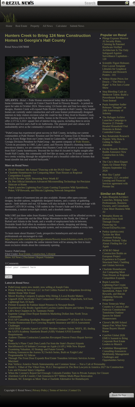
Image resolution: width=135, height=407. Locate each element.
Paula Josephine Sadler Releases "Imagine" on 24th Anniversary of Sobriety (114, 109)
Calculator (61, 26)
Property (34, 26)
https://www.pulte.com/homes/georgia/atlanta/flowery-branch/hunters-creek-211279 (48, 239)
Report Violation (45, 257)
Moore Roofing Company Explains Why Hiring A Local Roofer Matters (45, 296)
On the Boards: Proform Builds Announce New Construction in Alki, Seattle (114, 153)
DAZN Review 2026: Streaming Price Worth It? (33, 178)
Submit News (77, 26)
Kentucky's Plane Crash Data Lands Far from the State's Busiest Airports (46, 343)
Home (9, 26)
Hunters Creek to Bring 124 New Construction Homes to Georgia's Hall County (48, 37)
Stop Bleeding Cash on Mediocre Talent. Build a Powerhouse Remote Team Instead (115, 96)
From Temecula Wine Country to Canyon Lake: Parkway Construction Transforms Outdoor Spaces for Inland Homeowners (115, 311)
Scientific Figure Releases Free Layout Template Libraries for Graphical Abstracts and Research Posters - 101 (115, 69)
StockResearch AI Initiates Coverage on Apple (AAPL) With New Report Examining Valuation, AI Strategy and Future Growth (46, 348)
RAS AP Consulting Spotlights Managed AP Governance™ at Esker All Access (49, 319)
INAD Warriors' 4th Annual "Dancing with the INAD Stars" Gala (42, 169)
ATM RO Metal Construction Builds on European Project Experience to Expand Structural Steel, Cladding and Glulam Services (115, 258)
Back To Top (119, 395)
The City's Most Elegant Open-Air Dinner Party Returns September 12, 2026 (115, 166)
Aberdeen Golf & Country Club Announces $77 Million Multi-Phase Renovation (50, 376)
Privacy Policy (40, 390)
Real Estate (21, 26)
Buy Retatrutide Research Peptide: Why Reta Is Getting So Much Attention (115, 140)
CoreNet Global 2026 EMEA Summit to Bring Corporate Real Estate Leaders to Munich (115, 340)
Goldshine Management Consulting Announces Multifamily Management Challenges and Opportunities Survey (115, 354)
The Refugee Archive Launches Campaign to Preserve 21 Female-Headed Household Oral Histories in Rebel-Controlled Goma (115, 125)
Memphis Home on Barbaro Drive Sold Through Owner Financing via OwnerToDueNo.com (113, 221)
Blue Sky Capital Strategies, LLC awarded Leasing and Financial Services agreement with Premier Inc (115, 180)
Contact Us (75, 390)
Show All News (13, 257)
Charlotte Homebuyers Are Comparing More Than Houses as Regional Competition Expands (115, 273)
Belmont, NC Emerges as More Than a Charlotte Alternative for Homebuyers (48, 379)
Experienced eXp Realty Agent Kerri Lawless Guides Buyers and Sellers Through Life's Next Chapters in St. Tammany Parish (51, 309)
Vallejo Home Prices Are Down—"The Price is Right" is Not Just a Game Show (116, 83)
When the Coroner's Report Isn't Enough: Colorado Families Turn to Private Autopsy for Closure (58, 373)
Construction (38, 254)
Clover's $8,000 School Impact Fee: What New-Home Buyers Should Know (114, 327)
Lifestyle (50, 254)
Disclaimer (29, 257)
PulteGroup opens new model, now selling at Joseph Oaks (38, 287)
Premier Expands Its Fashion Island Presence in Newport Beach (41, 304)
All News (48, 26)
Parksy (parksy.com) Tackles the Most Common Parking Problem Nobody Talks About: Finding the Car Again (114, 239)
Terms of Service (58, 390)
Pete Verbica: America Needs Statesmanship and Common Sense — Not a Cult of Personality (56, 364)
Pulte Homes (82, 141)
